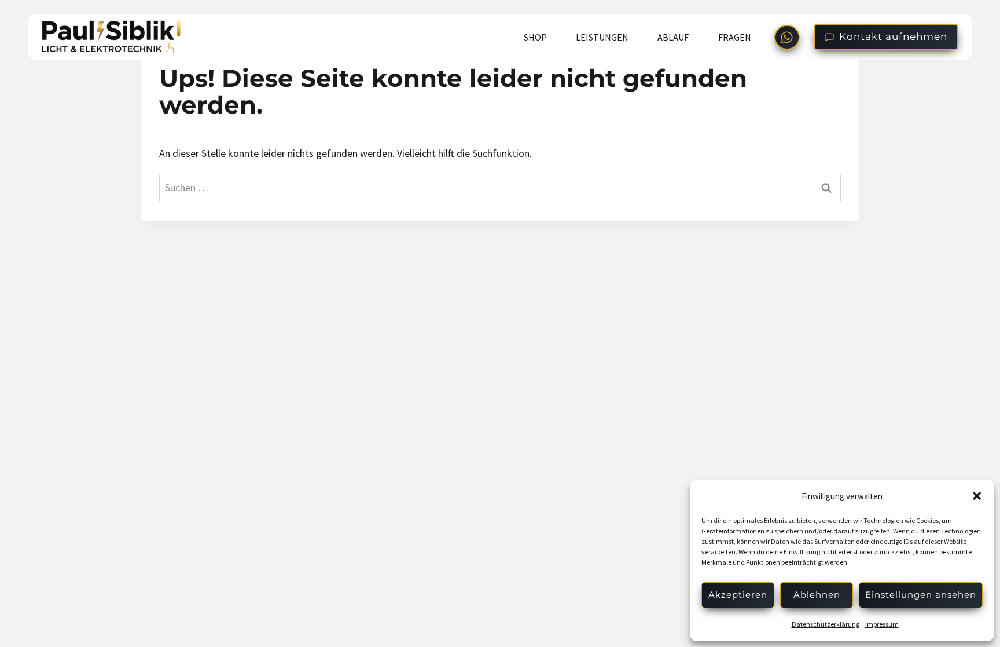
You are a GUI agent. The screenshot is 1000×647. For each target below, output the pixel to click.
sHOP (535, 37)
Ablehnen (816, 594)
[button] (977, 496)
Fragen (734, 37)
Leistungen (602, 37)
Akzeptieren (737, 594)
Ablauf (673, 37)
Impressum (882, 624)
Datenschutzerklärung (825, 624)
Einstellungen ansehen (920, 594)
